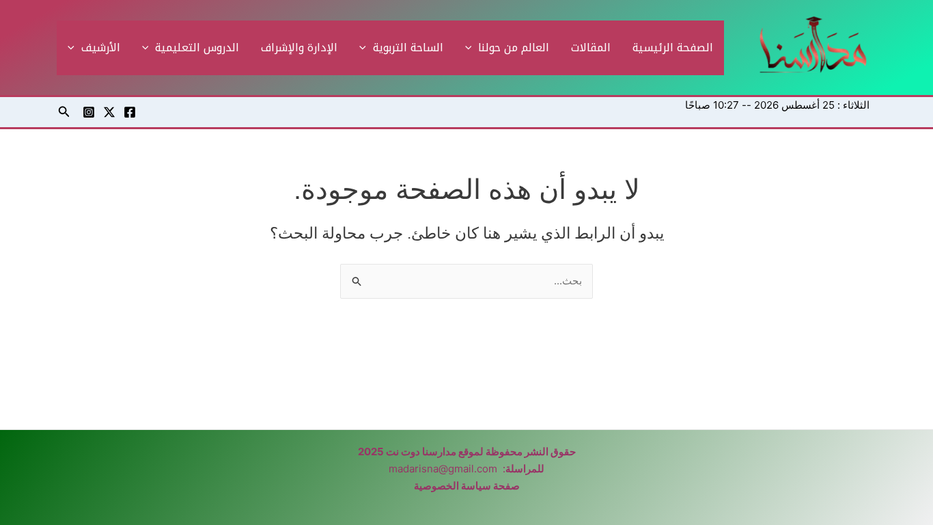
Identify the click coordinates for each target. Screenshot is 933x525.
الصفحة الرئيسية (672, 47)
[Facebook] (130, 112)
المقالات (591, 47)
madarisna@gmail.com (443, 468)
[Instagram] (89, 112)
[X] (109, 112)
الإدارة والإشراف (299, 47)
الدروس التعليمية (197, 47)
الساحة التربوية (408, 47)
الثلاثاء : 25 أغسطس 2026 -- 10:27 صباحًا (777, 104)
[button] (472, 48)
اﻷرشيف (100, 47)
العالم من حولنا (513, 47)
